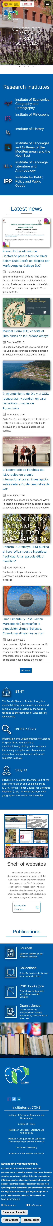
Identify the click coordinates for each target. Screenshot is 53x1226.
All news (25, 670)
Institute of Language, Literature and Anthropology (26, 1131)
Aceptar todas (10, 1220)
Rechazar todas (30, 1220)
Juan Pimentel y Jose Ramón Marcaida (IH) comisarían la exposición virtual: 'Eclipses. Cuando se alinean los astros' (23, 626)
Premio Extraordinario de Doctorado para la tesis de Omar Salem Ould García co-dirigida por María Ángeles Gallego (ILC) (26, 258)
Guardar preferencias (14, 1212)
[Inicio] (10, 15)
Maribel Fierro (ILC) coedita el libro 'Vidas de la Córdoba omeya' (26, 333)
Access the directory (20, 907)
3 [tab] (28, 66)
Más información (10, 1198)
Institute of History (26, 1124)
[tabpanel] (26, 32)
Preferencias (36, 1205)
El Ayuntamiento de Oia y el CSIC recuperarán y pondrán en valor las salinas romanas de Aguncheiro (26, 401)
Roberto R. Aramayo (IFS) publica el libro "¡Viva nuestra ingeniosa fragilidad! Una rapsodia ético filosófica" (26, 554)
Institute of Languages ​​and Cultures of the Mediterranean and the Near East (26, 1140)
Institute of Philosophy (26, 1147)
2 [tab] (24, 66)
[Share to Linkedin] (19, 1099)
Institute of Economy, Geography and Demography (26, 1116)
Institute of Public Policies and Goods (26, 1153)
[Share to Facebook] (9, 1099)
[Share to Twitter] (14, 1099)
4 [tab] (33, 66)
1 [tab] (19, 66)
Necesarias (10, 1205)
